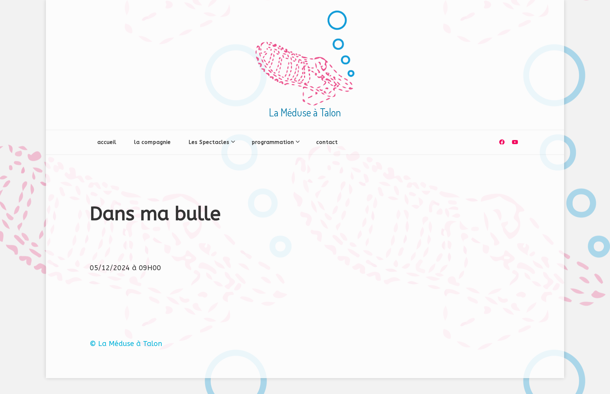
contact (327, 142)
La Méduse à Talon (305, 112)
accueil (106, 142)
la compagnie (152, 142)
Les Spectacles (209, 142)
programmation (273, 142)
